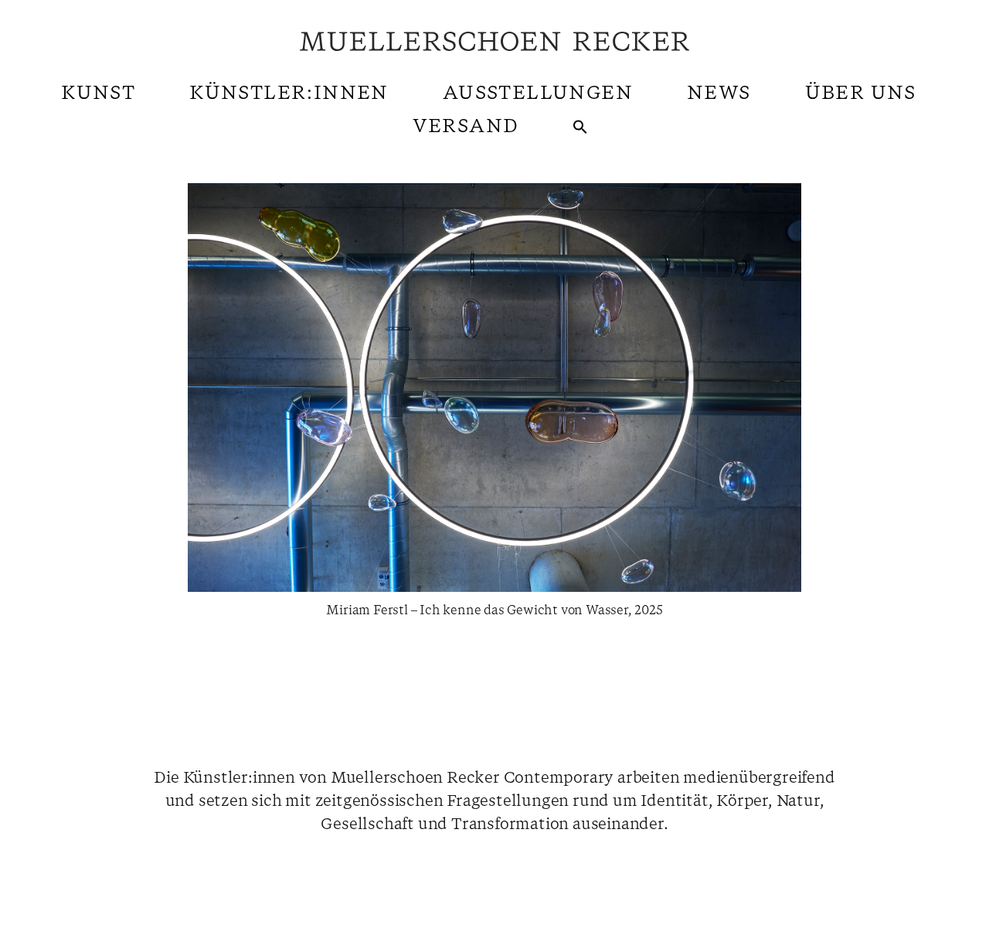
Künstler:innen (289, 93)
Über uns (860, 93)
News (719, 93)
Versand (466, 126)
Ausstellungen (538, 93)
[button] (580, 126)
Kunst (98, 93)
